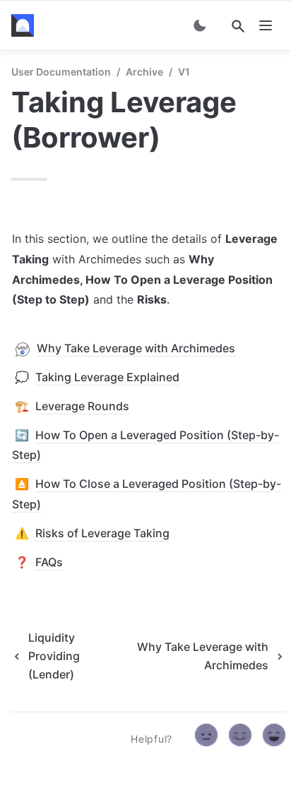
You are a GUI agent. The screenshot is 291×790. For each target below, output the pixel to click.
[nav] (265, 25)
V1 (184, 72)
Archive (144, 72)
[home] (25, 25)
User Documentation (61, 72)
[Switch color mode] (199, 25)
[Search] (238, 26)
